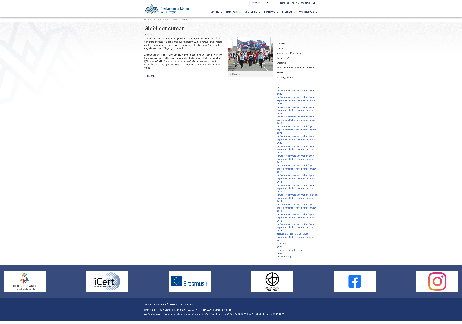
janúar (280, 90)
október (292, 100)
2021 (279, 133)
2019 (279, 152)
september (282, 100)
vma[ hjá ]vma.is (223, 309)
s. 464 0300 (206, 309)
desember (311, 100)
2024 (279, 103)
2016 (279, 181)
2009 (279, 247)
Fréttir (166, 19)
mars (293, 90)
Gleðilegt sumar (179, 19)
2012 (279, 221)
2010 (279, 240)
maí (303, 90)
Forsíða (147, 19)
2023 (279, 113)
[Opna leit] (314, 3)
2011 (279, 230)
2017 (279, 172)
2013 (279, 211)
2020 (279, 142)
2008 (279, 253)
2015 (279, 191)
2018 (279, 162)
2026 (279, 87)
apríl (298, 90)
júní (307, 90)
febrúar (287, 90)
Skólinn (157, 19)
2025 (279, 94)
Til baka (151, 76)
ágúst (311, 90)
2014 (279, 201)
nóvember (301, 100)
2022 (279, 123)
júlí (310, 195)
